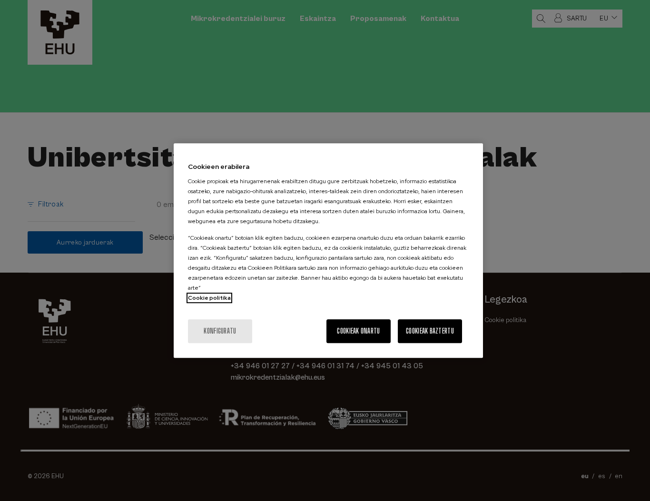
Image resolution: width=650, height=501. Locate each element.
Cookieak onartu (358, 331)
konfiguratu (220, 331)
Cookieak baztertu (430, 331)
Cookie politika (209, 298)
